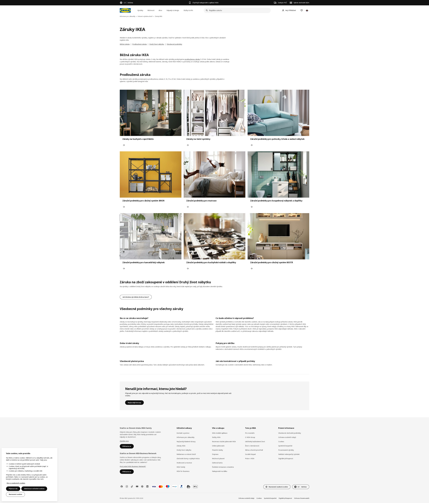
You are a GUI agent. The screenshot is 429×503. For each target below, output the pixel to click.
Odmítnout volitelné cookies (34, 489)
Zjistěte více (124, 441)
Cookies (281, 441)
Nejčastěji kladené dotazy (186, 441)
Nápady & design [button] (173, 10)
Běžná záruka (125, 44)
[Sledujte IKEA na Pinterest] (142, 486)
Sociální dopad (250, 454)
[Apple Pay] (195, 487)
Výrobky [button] (140, 10)
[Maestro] (167, 487)
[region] (29, 474)
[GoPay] (174, 487)
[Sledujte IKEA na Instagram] (127, 486)
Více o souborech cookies (16, 483)
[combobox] (236, 10)
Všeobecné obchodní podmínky (289, 433)
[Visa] (154, 487)
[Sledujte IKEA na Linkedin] (147, 486)
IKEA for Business (183, 471)
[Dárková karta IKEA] (188, 487)
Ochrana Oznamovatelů (301, 498)
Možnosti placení (218, 458)
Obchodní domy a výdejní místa (188, 458)
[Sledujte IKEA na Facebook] (122, 486)
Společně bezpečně (285, 446)
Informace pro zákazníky (185, 437)
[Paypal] (181, 487)
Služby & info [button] (188, 10)
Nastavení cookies (15, 494)
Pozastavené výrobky (286, 450)
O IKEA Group (250, 437)
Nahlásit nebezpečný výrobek (289, 454)
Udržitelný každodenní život (255, 441)
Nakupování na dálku (219, 471)
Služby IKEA (216, 437)
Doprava (215, 454)
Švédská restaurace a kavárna (223, 467)
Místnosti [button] (150, 10)
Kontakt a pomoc (183, 433)
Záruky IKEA (181, 446)
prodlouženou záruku (192, 59)
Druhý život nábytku (156, 44)
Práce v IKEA (249, 458)
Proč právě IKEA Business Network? (133, 466)
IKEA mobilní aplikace (219, 433)
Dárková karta (217, 463)
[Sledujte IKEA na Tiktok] (132, 486)
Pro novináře (249, 433)
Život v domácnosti (252, 446)
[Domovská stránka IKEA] (125, 10)
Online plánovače (218, 446)
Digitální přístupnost (285, 458)
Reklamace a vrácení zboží (186, 454)
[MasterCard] (161, 487)
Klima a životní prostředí (254, 450)
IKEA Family (181, 467)
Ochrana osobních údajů (287, 437)
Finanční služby (217, 450)
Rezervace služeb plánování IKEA (224, 441)
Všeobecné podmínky (174, 44)
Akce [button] (160, 10)
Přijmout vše (13, 489)
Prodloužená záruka (139, 44)
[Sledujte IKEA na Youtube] (137, 486)
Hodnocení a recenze (184, 463)
